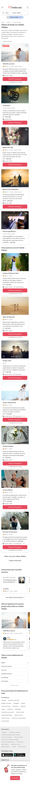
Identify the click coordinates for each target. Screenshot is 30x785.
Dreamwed (6, 105)
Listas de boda (20, 712)
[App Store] (7, 756)
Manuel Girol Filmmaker (10, 189)
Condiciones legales (14, 732)
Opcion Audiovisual (9, 402)
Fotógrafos (16, 703)
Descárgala (15, 778)
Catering (3, 700)
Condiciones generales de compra (10, 734)
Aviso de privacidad (6, 737)
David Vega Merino (9, 231)
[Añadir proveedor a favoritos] (26, 46)
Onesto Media (7, 490)
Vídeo (3, 22)
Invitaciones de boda (13, 700)
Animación (10, 709)
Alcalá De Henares (6, 666)
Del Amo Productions (10, 532)
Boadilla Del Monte (6, 674)
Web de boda (22, 746)
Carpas (3, 709)
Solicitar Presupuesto (15, 79)
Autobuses (15, 706)
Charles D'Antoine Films (11, 273)
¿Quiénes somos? (16, 744)
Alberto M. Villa (8, 147)
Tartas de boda (5, 718)
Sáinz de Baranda (9, 317)
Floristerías (18, 709)
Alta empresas (5, 744)
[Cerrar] (27, 763)
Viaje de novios (18, 715)
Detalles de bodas (6, 703)
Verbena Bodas (8, 446)
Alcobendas (4, 681)
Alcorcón (3, 670)
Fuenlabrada (4, 677)
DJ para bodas (5, 721)
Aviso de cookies (18, 737)
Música (23, 703)
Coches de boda (5, 706)
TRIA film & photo (9, 64)
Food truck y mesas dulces (19, 718)
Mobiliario (23, 706)
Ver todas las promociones (14, 597)
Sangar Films (7, 361)
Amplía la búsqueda (15, 560)
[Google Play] (19, 756)
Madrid (9, 22)
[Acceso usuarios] (27, 7)
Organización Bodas (6, 715)
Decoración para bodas (7, 712)
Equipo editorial (5, 746)
